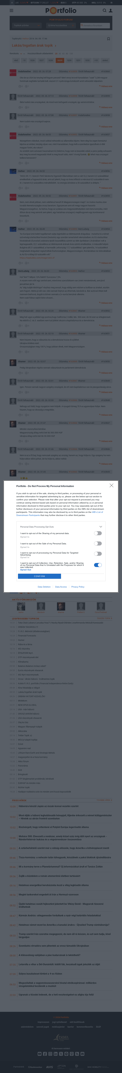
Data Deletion (44, 587)
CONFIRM (39, 576)
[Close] (112, 486)
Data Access (61, 587)
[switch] (98, 533)
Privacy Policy (77, 587)
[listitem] (61, 526)
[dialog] (61, 536)
